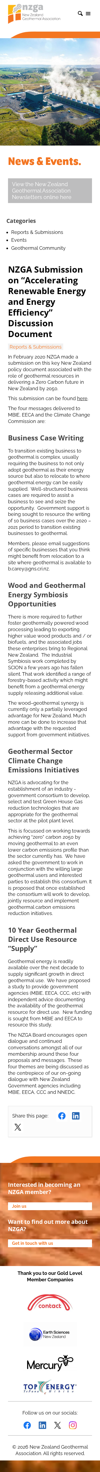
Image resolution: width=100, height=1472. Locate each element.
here (82, 398)
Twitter (17, 1127)
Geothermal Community (38, 248)
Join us (19, 1206)
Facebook (61, 1116)
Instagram (72, 1425)
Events (19, 240)
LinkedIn (75, 1116)
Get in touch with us (32, 1243)
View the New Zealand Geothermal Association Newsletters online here (41, 190)
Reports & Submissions (37, 232)
